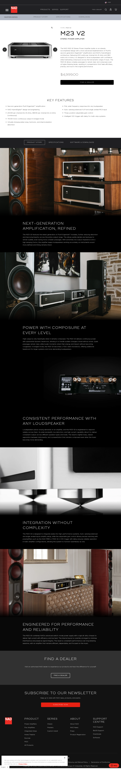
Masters (50, 727)
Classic (49, 724)
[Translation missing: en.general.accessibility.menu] (7, 10)
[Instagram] (68, 758)
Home (62, 28)
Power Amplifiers (30, 724)
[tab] (34, 142)
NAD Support (98, 727)
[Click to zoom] (52, 28)
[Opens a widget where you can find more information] (114, 765)
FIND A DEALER (97, 9)
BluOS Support (98, 731)
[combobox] (4, 767)
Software (96, 738)
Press (72, 731)
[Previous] (5, 49)
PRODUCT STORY (40, 17)
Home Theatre (29, 735)
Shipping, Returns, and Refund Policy (74, 762)
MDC (26, 742)
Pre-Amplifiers (29, 727)
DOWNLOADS (84, 17)
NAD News (74, 727)
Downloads (97, 734)
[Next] (55, 49)
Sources (27, 738)
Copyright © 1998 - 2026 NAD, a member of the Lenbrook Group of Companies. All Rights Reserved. (60, 766)
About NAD (74, 724)
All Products (28, 745)
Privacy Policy (23, 764)
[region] (60, 116)
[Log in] (110, 9)
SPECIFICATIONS (63, 17)
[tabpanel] (60, 399)
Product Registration (78, 735)
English (3, 767)
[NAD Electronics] (14, 9)
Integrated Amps (30, 731)
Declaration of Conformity (100, 762)
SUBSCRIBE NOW (60, 705)
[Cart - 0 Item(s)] (116, 10)
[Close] (65, 758)
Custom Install (52, 731)
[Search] (105, 9)
